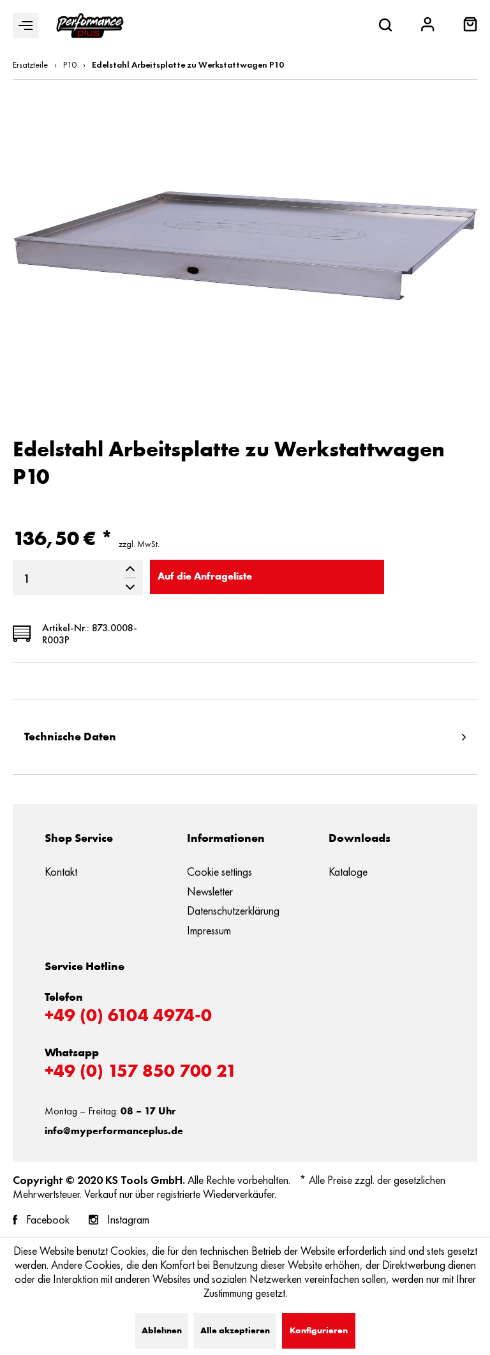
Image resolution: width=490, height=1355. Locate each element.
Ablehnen (162, 1330)
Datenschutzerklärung (233, 911)
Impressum (209, 931)
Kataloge (348, 872)
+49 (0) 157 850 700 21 (141, 1072)
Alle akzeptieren (235, 1330)
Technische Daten (70, 737)
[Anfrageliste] (470, 28)
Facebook (48, 1220)
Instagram (128, 1220)
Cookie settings (219, 872)
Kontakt (61, 872)
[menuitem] (470, 26)
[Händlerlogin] (427, 26)
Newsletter (210, 892)
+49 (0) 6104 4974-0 (128, 1017)
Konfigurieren (319, 1330)
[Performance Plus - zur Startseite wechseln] (90, 25)
